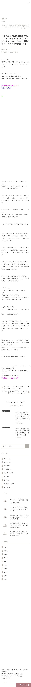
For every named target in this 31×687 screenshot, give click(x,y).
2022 (5, 561)
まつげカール (8, 469)
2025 (5, 550)
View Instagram (16, 657)
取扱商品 (6, 476)
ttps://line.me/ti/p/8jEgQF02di (11, 76)
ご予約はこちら (22, 685)
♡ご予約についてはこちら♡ (10, 85)
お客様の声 (7, 487)
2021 (5, 565)
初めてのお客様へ (9, 483)
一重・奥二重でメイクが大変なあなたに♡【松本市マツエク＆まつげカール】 (16, 387)
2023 (5, 558)
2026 (5, 547)
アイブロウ (7, 465)
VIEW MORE (22, 594)
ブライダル (7, 480)
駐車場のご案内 (6, 88)
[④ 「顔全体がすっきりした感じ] (26, 637)
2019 (5, 572)
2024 (5, 554)
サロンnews (7, 458)
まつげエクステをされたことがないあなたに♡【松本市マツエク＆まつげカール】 (14, 392)
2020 (5, 568)
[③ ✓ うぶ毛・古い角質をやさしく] (5, 643)
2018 (5, 575)
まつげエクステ (8, 473)
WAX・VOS (7, 462)
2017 (5, 579)
